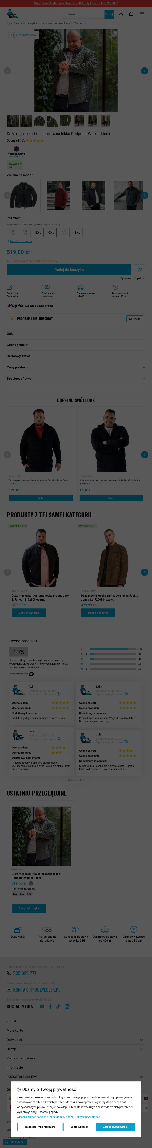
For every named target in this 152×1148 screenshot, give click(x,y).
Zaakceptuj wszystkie (115, 1127)
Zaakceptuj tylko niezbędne (40, 1127)
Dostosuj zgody (79, 1127)
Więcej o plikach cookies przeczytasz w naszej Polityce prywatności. (59, 1116)
